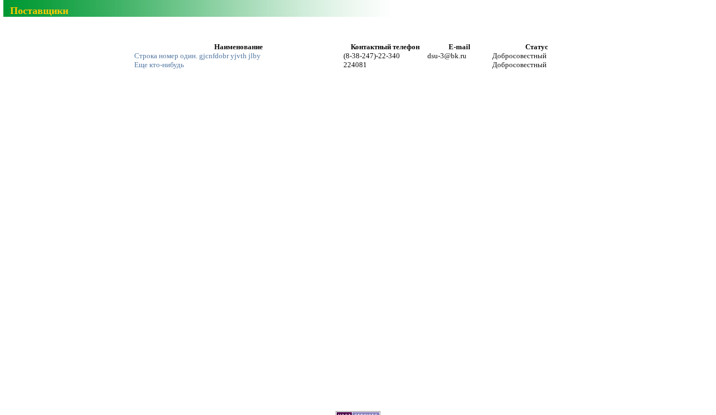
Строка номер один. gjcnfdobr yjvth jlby (197, 56)
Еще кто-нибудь (159, 64)
